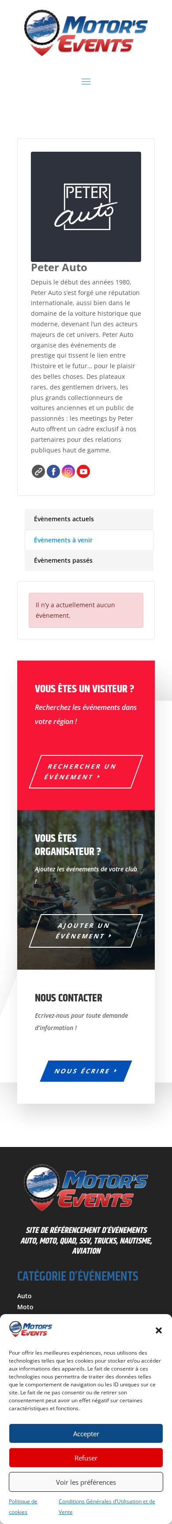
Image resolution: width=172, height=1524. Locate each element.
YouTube (83, 471)
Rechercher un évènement (81, 771)
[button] (158, 1330)
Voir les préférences (86, 1482)
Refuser (86, 1457)
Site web (38, 471)
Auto (24, 1296)
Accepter (86, 1433)
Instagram (68, 471)
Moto (25, 1307)
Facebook (53, 471)
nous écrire (82, 1071)
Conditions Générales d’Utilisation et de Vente (107, 1507)
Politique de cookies (23, 1507)
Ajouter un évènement (83, 930)
